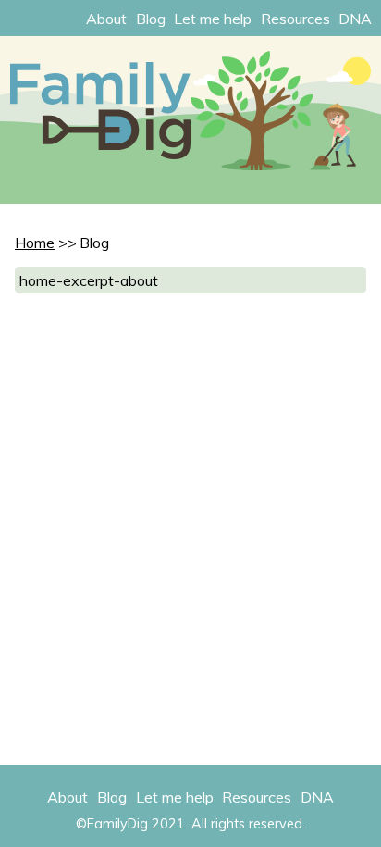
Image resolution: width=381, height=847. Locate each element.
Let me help (213, 18)
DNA (355, 18)
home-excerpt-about (88, 280)
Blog (151, 18)
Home (35, 242)
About (106, 18)
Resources (295, 18)
